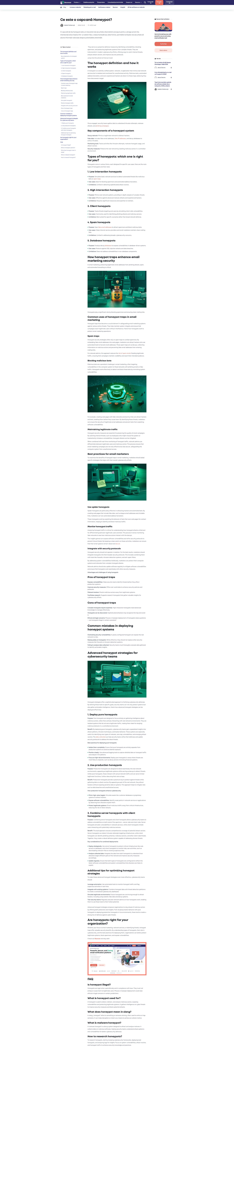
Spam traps (64, 88)
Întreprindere (101, 2)
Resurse (137, 2)
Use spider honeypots (66, 100)
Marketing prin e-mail (90, 7)
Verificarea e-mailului (104, 7)
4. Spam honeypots (66, 73)
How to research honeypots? (68, 157)
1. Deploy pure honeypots (67, 123)
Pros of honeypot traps (66, 108)
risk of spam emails (124, 353)
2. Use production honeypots (68, 125)
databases (108, 245)
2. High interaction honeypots (68, 68)
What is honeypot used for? (68, 147)
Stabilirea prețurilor (88, 2)
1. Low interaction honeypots (68, 65)
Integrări (122, 7)
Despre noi (129, 2)
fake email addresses (105, 227)
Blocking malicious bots (67, 90)
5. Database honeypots (67, 76)
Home (61, 7)
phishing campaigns (102, 126)
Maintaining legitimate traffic (68, 93)
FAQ (61, 142)
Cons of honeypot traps (67, 111)
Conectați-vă (151, 2)
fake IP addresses (120, 138)
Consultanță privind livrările (115, 2)
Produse (76, 2)
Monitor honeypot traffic (67, 103)
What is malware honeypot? (68, 154)
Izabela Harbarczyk (69, 25)
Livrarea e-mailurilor (75, 7)
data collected (100, 737)
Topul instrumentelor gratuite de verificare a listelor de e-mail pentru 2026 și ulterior (163, 84)
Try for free (163, 44)
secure (118, 544)
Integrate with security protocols (69, 105)
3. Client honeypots (66, 70)
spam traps (97, 179)
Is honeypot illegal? (66, 145)
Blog (64, 7)
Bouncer (115, 7)
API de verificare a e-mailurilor (136, 7)
